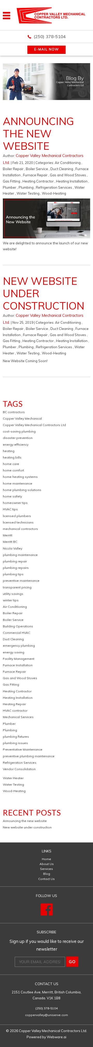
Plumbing (26, 187)
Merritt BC (10, 542)
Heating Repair (14, 704)
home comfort (13, 470)
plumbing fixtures (16, 736)
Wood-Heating (54, 193)
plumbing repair (15, 561)
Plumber (9, 187)
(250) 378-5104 (50, 36)
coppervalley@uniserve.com (46, 1015)
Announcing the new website (38, 133)
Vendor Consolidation (19, 769)
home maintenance (17, 483)
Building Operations (18, 626)
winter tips (11, 600)
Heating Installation (72, 181)
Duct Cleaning (61, 169)
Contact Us (46, 879)
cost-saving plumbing (19, 431)
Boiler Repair (13, 169)
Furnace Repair (35, 175)
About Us (47, 864)
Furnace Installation (18, 665)
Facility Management (18, 659)
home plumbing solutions (22, 490)
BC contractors (14, 412)
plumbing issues (15, 743)
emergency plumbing (19, 645)
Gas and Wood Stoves (68, 175)
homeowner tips (15, 503)
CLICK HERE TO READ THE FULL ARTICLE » (44, 257)
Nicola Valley (12, 548)
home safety (12, 496)
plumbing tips (13, 574)
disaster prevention (18, 438)
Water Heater (13, 778)
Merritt (7, 535)
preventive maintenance (21, 581)
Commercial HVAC (16, 633)
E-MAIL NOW (46, 49)
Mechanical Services (18, 717)
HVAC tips (10, 509)
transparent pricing (17, 587)
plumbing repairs (16, 568)
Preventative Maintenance (22, 749)
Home (46, 859)
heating (8, 451)
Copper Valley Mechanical (22, 418)
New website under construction (27, 827)
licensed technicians (18, 522)
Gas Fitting (11, 181)
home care (11, 464)
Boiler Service (37, 169)
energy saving (13, 652)
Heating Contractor (38, 181)
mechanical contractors (20, 529)
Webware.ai (56, 1037)
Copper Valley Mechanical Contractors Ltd (34, 425)
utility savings (13, 594)
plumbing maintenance (20, 555)
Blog (46, 874)
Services (46, 869)
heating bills (12, 457)
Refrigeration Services (54, 187)
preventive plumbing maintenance (29, 756)
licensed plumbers (17, 516)
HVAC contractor (15, 710)
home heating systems (20, 477)
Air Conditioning (68, 163)
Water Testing (28, 193)
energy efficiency (15, 444)
